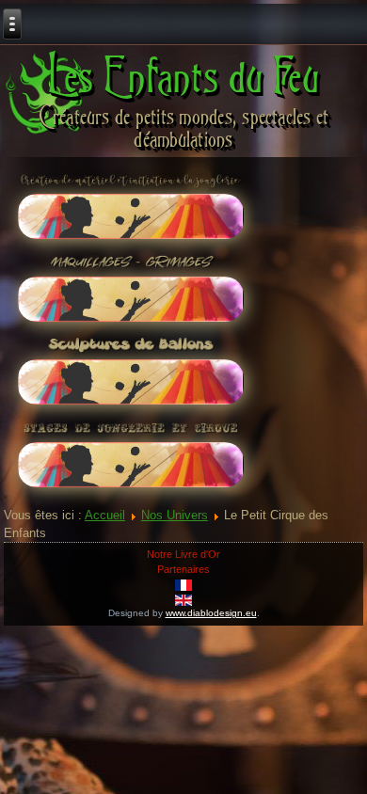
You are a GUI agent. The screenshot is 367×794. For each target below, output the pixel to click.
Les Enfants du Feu (184, 75)
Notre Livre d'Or (183, 554)
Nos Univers (174, 515)
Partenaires (183, 569)
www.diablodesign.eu (211, 613)
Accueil (105, 515)
